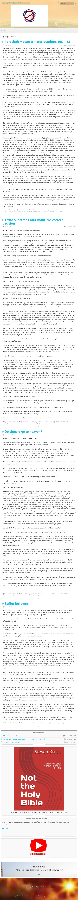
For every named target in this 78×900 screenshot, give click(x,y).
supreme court (42, 423)
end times (40, 421)
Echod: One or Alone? (10, 736)
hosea (40, 593)
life (48, 723)
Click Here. (4, 828)
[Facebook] (58, 3)
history (4, 211)
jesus (48, 593)
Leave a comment (70, 45)
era (62, 210)
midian (19, 211)
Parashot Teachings (9, 210)
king (57, 421)
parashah (29, 211)
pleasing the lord (7, 595)
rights (35, 211)
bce (30, 210)
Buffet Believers (17, 603)
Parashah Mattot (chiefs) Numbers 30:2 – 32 (37, 42)
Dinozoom (64, 896)
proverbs (16, 595)
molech (68, 421)
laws (64, 421)
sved (36, 595)
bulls (26, 593)
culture (38, 210)
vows (44, 211)
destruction (44, 210)
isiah (44, 593)
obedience (64, 593)
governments (51, 421)
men (15, 211)
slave (56, 723)
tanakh (61, 723)
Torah (53, 423)
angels (29, 421)
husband (10, 211)
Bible (33, 210)
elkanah (57, 210)
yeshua (41, 595)
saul (31, 423)
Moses (24, 211)
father (65, 210)
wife (48, 211)
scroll (35, 423)
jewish (52, 593)
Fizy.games (44, 896)
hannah (70, 210)
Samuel (40, 211)
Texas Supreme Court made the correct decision (33, 221)
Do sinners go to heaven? (23, 431)
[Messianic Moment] (29, 26)
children (34, 421)
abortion (23, 421)
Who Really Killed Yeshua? (11, 742)
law (61, 421)
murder (5, 423)
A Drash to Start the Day (11, 421)
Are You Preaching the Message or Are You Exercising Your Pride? (24, 739)
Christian (31, 593)
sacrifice (17, 423)
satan (27, 423)
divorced (51, 210)
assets (20, 210)
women (62, 211)
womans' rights (54, 211)
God (45, 421)
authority (25, 210)
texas (49, 423)
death (37, 723)
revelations (11, 423)
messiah (57, 593)
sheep (32, 595)
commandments (29, 723)
